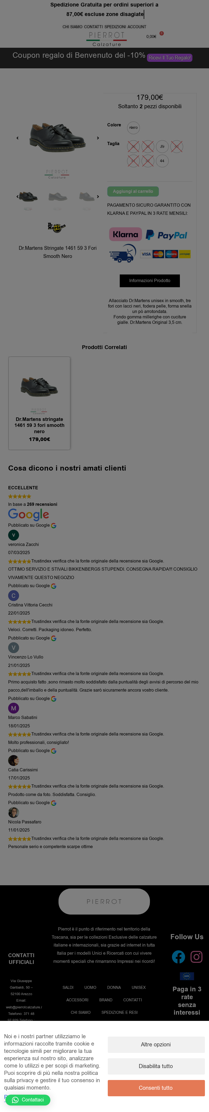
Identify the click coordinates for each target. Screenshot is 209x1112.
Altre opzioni (156, 1044)
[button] (27, 1100)
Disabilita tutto (156, 1066)
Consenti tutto (156, 1088)
